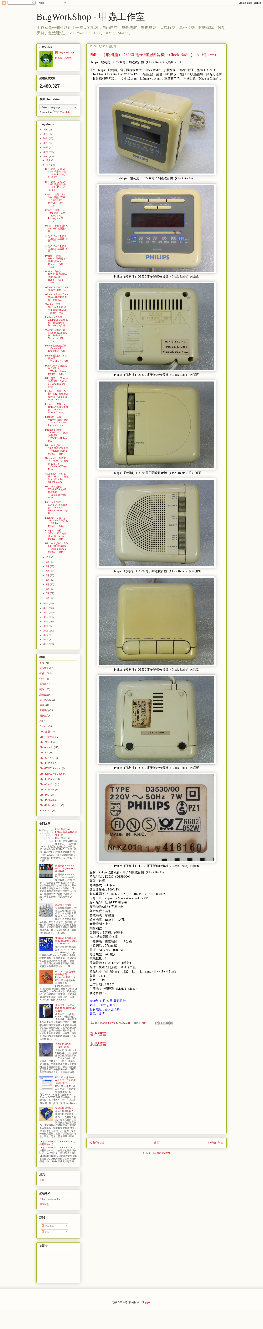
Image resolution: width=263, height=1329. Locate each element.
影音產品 (44, 710)
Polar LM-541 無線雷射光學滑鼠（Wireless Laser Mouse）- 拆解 (56, 369)
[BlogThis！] (160, 1023)
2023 (46, 143)
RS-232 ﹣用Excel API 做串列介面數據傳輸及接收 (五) (65, 1080)
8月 (48, 566)
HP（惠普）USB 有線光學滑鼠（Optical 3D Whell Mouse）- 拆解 (57, 382)
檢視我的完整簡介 (64, 57)
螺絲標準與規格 (63, 904)
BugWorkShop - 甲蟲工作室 (90, 16)
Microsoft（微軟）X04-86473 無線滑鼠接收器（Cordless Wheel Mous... (56, 492)
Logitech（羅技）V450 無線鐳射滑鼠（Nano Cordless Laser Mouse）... (56, 421)
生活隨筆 (44, 668)
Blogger (43, 726)
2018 (46, 608)
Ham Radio (45, 810)
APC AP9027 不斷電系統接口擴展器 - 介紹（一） (57, 248)
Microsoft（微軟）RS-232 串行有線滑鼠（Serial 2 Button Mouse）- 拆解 (56, 547)
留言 (46, 1231)
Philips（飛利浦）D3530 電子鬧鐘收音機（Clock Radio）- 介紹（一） (56, 277)
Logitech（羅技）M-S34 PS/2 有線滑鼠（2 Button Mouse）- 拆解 (56, 522)
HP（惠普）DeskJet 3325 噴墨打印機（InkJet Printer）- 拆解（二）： (56, 173)
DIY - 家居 (44, 731)
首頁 (156, 1143)
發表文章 (49, 1225)
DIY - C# (43, 752)
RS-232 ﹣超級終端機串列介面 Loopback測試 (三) (65, 974)
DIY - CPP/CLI (46, 758)
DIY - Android (46, 747)
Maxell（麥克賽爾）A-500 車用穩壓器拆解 (56, 228)
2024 (46, 138)
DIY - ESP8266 (47, 779)
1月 (48, 598)
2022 (46, 147)
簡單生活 (44, 1204)
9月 (48, 562)
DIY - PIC (44, 794)
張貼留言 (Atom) (161, 1152)
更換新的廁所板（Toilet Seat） (63, 1045)
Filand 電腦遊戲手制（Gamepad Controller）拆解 (55, 348)
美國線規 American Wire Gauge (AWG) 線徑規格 (65, 868)
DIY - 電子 (44, 742)
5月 (48, 580)
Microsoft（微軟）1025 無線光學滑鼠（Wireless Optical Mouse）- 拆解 (56, 449)
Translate (65, 112)
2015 (46, 621)
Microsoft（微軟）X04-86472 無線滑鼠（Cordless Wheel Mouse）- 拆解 (57, 508)
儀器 (41, 705)
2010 (46, 644)
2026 (46, 129)
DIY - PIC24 (45, 800)
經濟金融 (44, 694)
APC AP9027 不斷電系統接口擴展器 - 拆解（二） (57, 238)
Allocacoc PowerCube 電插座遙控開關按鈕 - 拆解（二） (57, 297)
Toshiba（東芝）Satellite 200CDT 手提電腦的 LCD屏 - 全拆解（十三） (56, 308)
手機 (41, 663)
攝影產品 (44, 715)
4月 (48, 584)
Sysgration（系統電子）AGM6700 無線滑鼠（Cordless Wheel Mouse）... (57, 477)
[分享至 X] (164, 1023)
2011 (46, 639)
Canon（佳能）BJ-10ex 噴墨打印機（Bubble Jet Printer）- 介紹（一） (55, 216)
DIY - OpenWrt (46, 789)
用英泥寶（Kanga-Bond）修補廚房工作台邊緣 (66, 1008)
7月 (48, 571)
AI (40, 721)
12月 (48, 160)
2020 (46, 156)
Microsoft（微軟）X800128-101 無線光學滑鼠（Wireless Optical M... (56, 435)
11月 (48, 165)
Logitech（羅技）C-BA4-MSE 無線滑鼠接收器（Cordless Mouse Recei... (56, 395)
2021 (46, 152)
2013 (46, 630)
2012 (46, 635)
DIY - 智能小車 (46, 736)
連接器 (42, 684)
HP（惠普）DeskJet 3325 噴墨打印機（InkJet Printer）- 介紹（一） (56, 185)
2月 (48, 593)
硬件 (41, 689)
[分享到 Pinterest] (171, 1023)
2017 (46, 612)
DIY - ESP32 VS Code (51, 773)
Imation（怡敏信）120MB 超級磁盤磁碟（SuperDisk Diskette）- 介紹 (56, 321)
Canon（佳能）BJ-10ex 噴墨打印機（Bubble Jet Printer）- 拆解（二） (55, 200)
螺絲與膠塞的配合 (64, 1108)
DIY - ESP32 (46, 763)
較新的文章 (97, 1143)
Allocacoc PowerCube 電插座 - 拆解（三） (57, 288)
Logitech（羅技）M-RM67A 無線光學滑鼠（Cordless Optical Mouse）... (56, 408)
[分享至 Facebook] (168, 1023)
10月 (48, 557)
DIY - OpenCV (46, 784)
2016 (46, 617)
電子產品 (44, 699)
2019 (46, 603)
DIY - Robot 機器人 (49, 805)
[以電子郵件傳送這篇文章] (157, 1023)
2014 (46, 626)
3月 (48, 589)
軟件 (41, 678)
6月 (48, 575)
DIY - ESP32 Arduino (50, 768)
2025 (46, 134)
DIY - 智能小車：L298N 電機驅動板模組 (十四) (66, 832)
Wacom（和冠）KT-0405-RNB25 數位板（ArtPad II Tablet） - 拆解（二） (56, 336)
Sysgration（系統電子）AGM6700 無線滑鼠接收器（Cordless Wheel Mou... (57, 464)
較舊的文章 (216, 1143)
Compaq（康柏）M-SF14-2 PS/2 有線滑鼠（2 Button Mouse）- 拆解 (56, 534)
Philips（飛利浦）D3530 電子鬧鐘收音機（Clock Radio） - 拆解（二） (56, 261)
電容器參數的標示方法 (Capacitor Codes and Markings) (66, 941)
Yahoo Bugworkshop (50, 1199)
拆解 (144, 1022)
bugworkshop (66, 52)
